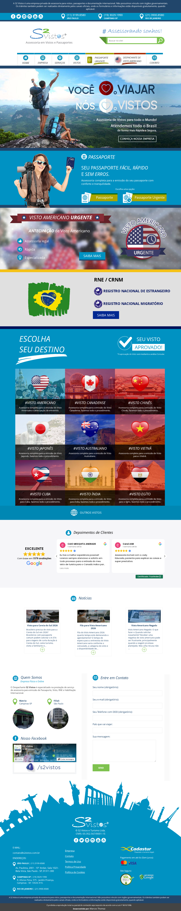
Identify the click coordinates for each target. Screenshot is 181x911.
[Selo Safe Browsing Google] (147, 876)
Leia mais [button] (119, 568)
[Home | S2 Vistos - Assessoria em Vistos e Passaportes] (48, 33)
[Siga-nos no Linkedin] (24, 16)
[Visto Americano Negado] (144, 616)
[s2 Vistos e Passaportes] (90, 108)
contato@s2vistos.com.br (26, 852)
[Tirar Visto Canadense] (90, 391)
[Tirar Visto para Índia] (90, 482)
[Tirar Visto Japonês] (40, 436)
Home (25, 63)
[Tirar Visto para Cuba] (40, 482)
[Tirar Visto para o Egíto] (140, 482)
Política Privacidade (75, 866)
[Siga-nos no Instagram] (29, 16)
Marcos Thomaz (97, 908)
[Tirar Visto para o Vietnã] (140, 436)
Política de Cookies (75, 872)
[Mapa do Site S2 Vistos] (40, 16)
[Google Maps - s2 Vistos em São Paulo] (56, 716)
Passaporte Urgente (101, 59)
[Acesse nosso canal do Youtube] (35, 16)
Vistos (77, 62)
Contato (154, 62)
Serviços (60, 62)
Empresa (43, 62)
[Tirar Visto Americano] (40, 391)
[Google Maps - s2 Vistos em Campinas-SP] (22, 716)
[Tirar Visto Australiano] (90, 436)
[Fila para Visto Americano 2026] (93, 616)
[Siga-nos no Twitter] (18, 16)
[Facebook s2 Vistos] (44, 758)
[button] (164, 556)
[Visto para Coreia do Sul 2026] (42, 616)
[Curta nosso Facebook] (13, 16)
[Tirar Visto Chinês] (140, 391)
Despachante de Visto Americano (132, 59)
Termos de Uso (73, 861)
